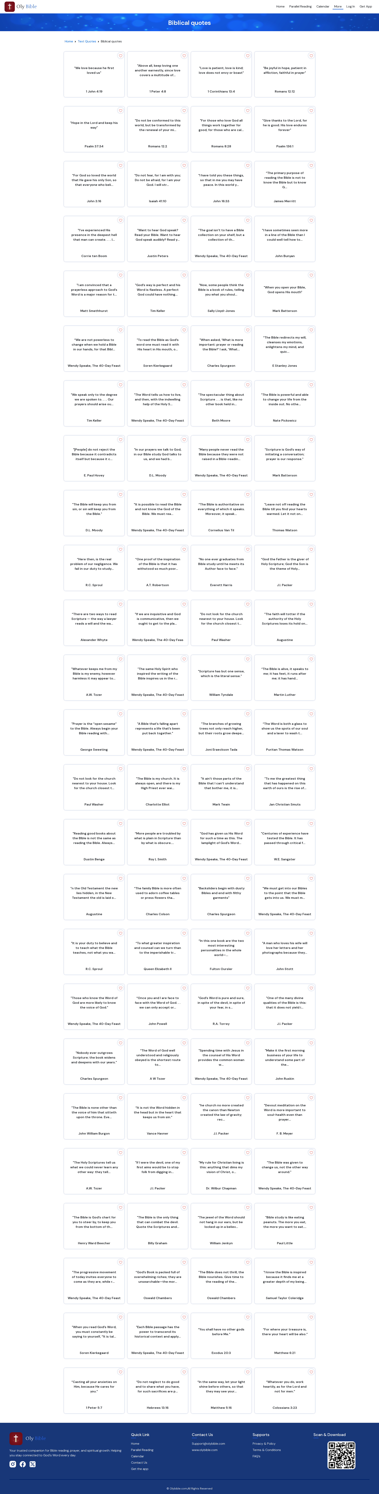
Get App (366, 6)
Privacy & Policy (264, 1444)
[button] (121, 55)
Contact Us (139, 1462)
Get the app (139, 1469)
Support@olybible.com (208, 1444)
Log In (350, 6)
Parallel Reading (300, 6)
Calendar (322, 6)
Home (280, 6)
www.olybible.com (205, 1450)
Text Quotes (87, 41)
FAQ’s (256, 1456)
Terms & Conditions (267, 1450)
